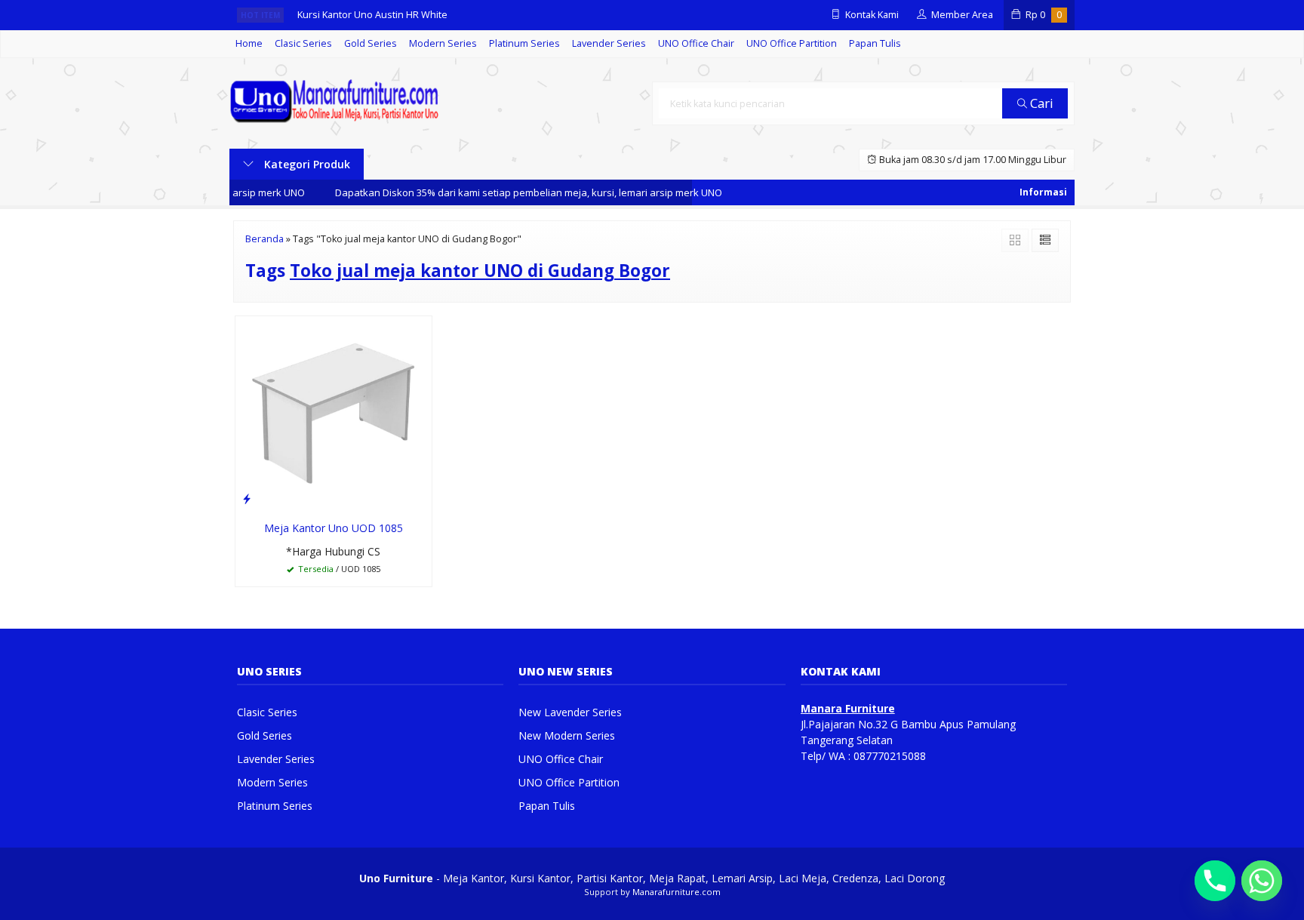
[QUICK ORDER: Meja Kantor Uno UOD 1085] (246, 498)
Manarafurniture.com (676, 891)
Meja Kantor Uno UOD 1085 (333, 528)
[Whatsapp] (1261, 880)
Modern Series (443, 43)
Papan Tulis (875, 43)
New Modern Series (566, 735)
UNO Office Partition (791, 43)
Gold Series (370, 43)
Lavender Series (609, 43)
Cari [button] (1040, 103)
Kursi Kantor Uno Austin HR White (372, 14)
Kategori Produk (305, 164)
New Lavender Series (570, 712)
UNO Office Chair (696, 43)
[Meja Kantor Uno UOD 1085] (333, 413)
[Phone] (1215, 880)
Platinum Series (524, 43)
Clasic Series (303, 43)
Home (249, 43)
